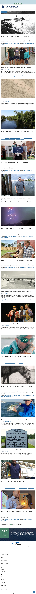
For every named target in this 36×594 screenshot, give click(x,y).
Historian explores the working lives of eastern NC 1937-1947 (17, 36)
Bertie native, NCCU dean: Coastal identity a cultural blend (16, 511)
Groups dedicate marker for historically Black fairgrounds (16, 162)
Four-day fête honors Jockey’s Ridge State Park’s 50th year (16, 228)
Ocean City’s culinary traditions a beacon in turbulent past (16, 291)
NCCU (5, 520)
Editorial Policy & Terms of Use (5, 589)
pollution (12, 396)
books (31, 138)
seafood (16, 76)
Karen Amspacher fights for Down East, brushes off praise (16, 67)
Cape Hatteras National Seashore (10, 139)
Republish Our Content (4, 563)
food (33, 299)
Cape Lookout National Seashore (20, 75)
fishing (25, 267)
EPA (33, 395)
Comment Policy (3, 588)
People (16, 43)
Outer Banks (22, 139)
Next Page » (20, 524)
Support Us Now (21, 538)
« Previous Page (4, 524)
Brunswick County (3, 139)
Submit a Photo (3, 582)
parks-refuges (6, 237)
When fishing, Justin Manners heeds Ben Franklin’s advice (16, 356)
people (31, 488)
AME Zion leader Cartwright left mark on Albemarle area (16, 450)
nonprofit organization (10, 76)
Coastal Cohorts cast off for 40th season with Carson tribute (16, 324)
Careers (2, 564)
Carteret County (27, 75)
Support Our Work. (18, 3)
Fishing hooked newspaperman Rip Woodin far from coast (16, 420)
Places (18, 43)
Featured (11, 43)
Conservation (23, 236)
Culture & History (7, 43)
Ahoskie (24, 170)
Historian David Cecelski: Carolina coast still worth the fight (16, 386)
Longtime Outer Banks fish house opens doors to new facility (17, 260)
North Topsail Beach (9, 300)
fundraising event (3, 300)
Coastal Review (3, 0)
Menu (34, 7)
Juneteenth (5, 171)
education (2, 520)
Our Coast (13, 43)
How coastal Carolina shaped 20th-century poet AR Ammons (17, 131)
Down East (5, 76)
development (26, 236)
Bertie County (25, 519)
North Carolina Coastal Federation (6, 396)
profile (14, 76)
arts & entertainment (26, 43)
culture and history (31, 43)
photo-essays (3, 44)
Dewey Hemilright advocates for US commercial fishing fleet (17, 198)
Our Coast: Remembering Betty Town (11, 100)
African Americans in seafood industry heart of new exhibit (16, 481)
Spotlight (18, 138)
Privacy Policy (3, 586)
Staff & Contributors (4, 560)
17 (17, 524)
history (30, 236)
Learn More (14, 538)
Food (13, 299)
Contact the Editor (4, 581)
